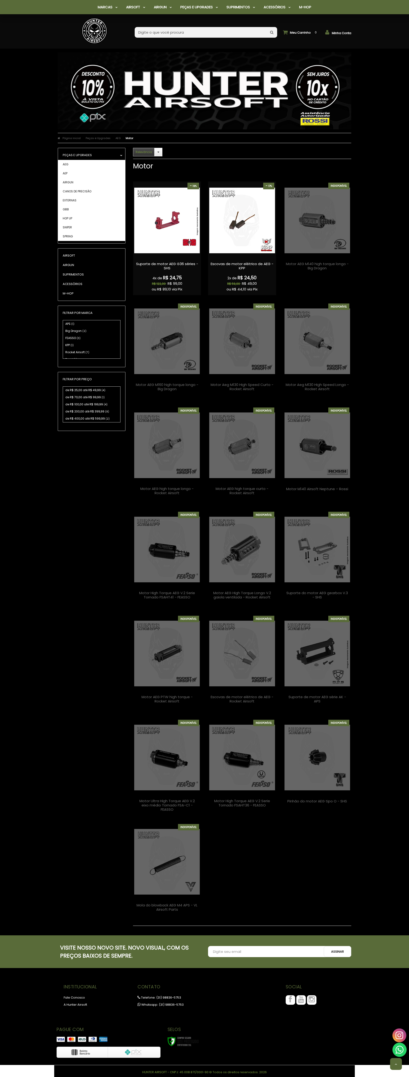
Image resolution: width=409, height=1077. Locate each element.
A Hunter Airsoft (75, 1004)
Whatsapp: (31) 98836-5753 (162, 1004)
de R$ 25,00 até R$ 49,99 (85, 390)
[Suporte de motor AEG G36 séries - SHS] (167, 238)
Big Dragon (75, 331)
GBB (66, 209)
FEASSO (72, 338)
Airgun (68, 182)
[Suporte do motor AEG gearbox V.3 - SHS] (317, 559)
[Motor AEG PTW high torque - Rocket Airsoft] (167, 663)
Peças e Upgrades (98, 138)
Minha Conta (341, 33)
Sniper (67, 227)
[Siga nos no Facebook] (290, 1000)
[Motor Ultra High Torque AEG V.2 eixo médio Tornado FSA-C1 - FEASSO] (167, 767)
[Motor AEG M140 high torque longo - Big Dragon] (317, 230)
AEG (118, 138)
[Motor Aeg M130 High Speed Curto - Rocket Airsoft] (242, 350)
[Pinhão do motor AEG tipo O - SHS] (317, 767)
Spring (68, 236)
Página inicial (71, 138)
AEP (65, 173)
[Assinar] (337, 951)
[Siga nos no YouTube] (301, 1000)
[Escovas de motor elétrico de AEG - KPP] (242, 238)
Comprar (167, 263)
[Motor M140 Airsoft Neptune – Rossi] (317, 454)
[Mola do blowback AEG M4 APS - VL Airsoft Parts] (167, 871)
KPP (69, 345)
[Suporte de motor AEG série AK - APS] (317, 663)
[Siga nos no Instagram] (311, 1000)
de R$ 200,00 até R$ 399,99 (87, 411)
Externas (69, 200)
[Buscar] (272, 32)
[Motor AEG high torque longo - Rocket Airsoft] (167, 454)
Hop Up (67, 218)
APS (69, 324)
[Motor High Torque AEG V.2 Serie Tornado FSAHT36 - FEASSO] (242, 767)
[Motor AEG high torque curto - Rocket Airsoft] (242, 454)
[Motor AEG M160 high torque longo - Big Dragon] (167, 350)
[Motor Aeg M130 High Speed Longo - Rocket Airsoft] (317, 350)
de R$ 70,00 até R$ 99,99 (85, 397)
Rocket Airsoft (77, 352)
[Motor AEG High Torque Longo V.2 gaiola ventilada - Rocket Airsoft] (242, 559)
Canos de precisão (77, 191)
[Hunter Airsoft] (94, 28)
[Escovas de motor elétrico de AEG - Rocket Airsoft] (242, 663)
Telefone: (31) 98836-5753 (160, 997)
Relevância (144, 152)
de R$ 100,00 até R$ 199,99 (86, 404)
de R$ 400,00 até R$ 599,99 (87, 418)
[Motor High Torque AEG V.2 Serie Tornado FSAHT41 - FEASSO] (167, 559)
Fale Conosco (74, 997)
